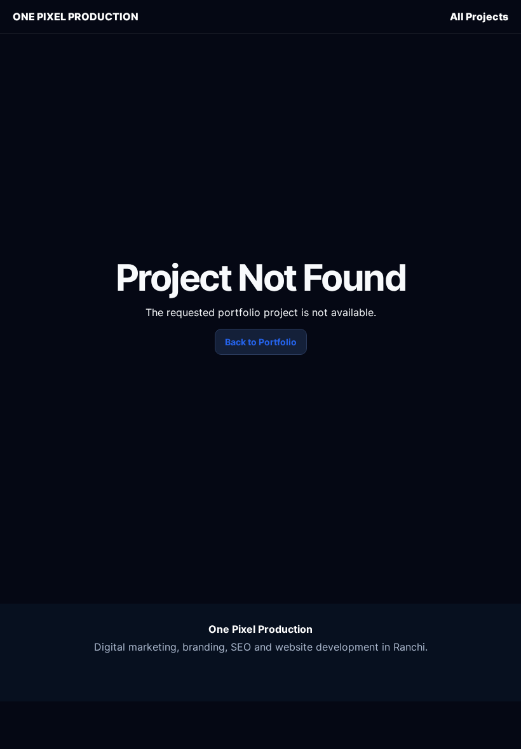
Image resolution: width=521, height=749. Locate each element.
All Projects (479, 16)
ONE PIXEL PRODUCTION (76, 16)
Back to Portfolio (261, 341)
